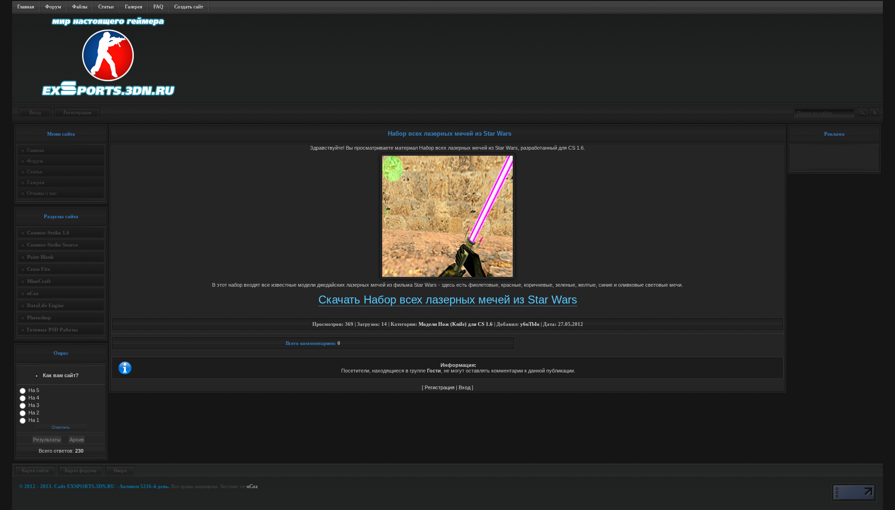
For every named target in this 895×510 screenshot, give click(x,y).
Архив (76, 439)
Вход (35, 112)
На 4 (33, 397)
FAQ (158, 6)
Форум (53, 6)
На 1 (33, 420)
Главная (25, 6)
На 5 (33, 390)
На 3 (33, 405)
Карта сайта (35, 470)
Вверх (120, 470)
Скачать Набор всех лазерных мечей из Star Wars (447, 299)
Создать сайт (188, 6)
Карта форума (80, 470)
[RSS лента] (874, 112)
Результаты (47, 439)
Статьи (106, 6)
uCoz (252, 486)
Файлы (79, 6)
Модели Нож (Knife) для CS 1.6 (456, 324)
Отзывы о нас (42, 193)
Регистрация (77, 112)
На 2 (33, 412)
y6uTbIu (529, 324)
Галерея (133, 6)
